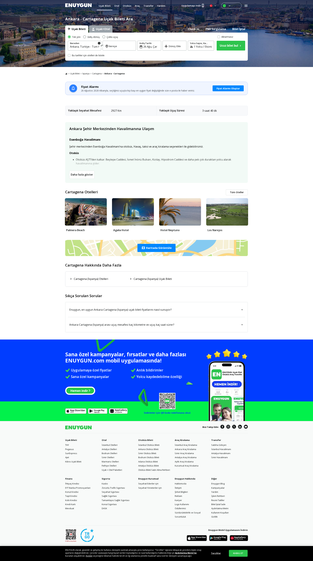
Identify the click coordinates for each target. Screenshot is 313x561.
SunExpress (71, 453)
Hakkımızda (180, 483)
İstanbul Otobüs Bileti (148, 444)
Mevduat (69, 508)
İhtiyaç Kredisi (72, 483)
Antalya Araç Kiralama (185, 457)
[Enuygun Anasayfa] (78, 5)
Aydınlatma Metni (219, 508)
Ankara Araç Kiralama (185, 449)
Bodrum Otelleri (109, 453)
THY (67, 444)
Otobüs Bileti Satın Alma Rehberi (154, 469)
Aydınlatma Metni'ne (186, 553)
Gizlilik (214, 516)
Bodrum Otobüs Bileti (148, 457)
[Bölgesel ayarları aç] (213, 5)
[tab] (76, 29)
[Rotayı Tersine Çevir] (102, 46)
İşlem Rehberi (218, 496)
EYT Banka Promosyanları (77, 487)
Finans (68, 478)
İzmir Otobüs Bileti (147, 453)
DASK (104, 508)
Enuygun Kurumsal (148, 478)
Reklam (178, 496)
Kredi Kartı (70, 504)
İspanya (85, 74)
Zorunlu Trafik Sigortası (113, 487)
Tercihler (216, 553)
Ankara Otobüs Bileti (148, 449)
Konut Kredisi (71, 491)
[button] (156, 248)
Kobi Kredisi (71, 500)
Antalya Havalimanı (220, 453)
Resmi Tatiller (217, 500)
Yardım (214, 491)
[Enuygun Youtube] (246, 427)
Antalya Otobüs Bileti (148, 465)
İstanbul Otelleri (110, 444)
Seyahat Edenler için (148, 483)
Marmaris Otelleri (110, 461)
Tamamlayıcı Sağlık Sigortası (115, 500)
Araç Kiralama (182, 440)
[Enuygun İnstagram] (228, 427)
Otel (104, 440)
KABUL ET (238, 553)
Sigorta (106, 478)
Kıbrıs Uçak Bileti (73, 461)
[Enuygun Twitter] (234, 427)
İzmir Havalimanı (219, 457)
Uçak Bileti (75, 74)
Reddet (89, 555)
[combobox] (84, 46)
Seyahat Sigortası (110, 491)
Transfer (216, 440)
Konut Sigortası (109, 504)
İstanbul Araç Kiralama (186, 444)
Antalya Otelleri (109, 449)
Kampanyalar (218, 487)
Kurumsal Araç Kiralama (186, 465)
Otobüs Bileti (145, 440)
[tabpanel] (156, 47)
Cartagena (97, 74)
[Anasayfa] (66, 74)
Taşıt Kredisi (71, 496)
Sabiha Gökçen (218, 444)
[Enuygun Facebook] (222, 427)
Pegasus (69, 449)
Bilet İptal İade (218, 504)
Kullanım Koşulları (220, 512)
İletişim (178, 487)
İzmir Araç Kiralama (184, 453)
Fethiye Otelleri (109, 465)
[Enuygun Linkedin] (240, 427)
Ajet (67, 457)
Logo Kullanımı (182, 504)
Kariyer (178, 500)
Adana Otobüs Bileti (148, 461)
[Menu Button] (231, 6)
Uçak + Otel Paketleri (112, 469)
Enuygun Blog (218, 483)
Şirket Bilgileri (181, 491)
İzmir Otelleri (108, 457)
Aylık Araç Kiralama (184, 461)
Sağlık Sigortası (109, 496)
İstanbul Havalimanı (221, 449)
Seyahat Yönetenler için (150, 487)
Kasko (105, 483)
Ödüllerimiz (180, 508)
